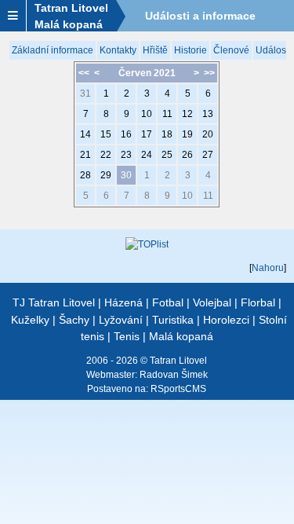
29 (105, 175)
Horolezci (226, 319)
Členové (231, 50)
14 (85, 134)
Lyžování (121, 319)
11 (167, 113)
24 (146, 154)
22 (105, 154)
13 (207, 113)
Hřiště (155, 50)
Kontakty (118, 50)
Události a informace (200, 15)
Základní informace (52, 50)
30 (126, 175)
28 (85, 175)
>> (209, 73)
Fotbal (167, 302)
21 (85, 154)
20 (207, 134)
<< (83, 73)
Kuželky (30, 319)
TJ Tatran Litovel (54, 302)
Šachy (74, 319)
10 (146, 113)
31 (85, 93)
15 (105, 134)
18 (167, 134)
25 (167, 154)
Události (273, 50)
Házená (123, 302)
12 (187, 113)
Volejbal (212, 302)
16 (126, 134)
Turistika (173, 319)
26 (187, 154)
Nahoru (268, 267)
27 (207, 154)
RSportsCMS (178, 388)
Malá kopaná (181, 336)
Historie (190, 50)
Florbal (258, 302)
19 (187, 134)
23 (126, 154)
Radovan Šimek (174, 374)
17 (146, 134)
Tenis (127, 336)
